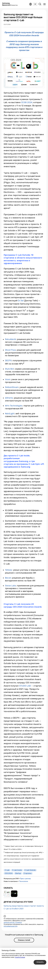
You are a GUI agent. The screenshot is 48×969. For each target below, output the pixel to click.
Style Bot (9, 369)
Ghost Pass (10, 350)
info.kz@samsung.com (10, 926)
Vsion (7, 379)
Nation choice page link (30, 4)
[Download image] (7, 893)
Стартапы (27, 873)
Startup (18, 873)
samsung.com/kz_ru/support (13, 922)
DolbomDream (11, 387)
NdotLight (10, 413)
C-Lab (7, 870)
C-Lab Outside (30, 870)
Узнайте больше (20, 957)
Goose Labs (10, 585)
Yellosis (8, 570)
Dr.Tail (20, 300)
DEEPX (8, 360)
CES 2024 (8, 873)
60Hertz (9, 398)
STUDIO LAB (25, 686)
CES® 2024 (26, 102)
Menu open (44, 4)
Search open (40, 4)
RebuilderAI (10, 339)
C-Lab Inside (17, 870)
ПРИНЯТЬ (40, 962)
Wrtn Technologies (13, 405)
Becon (8, 578)
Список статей (24, 940)
